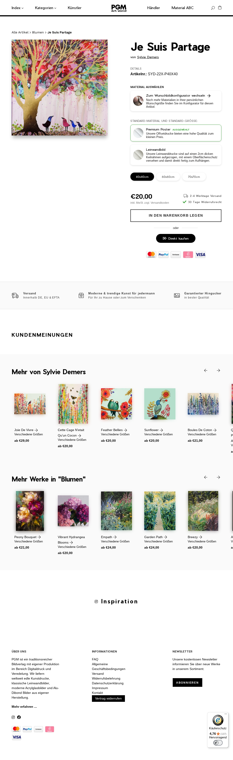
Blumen (38, 32)
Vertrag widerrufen (108, 698)
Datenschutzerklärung (108, 683)
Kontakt (97, 693)
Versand (98, 673)
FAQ (95, 659)
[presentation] (202, 370)
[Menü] (225, 715)
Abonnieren (187, 682)
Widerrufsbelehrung (106, 678)
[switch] (218, 742)
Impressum (100, 688)
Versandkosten (160, 202)
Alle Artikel (20, 32)
